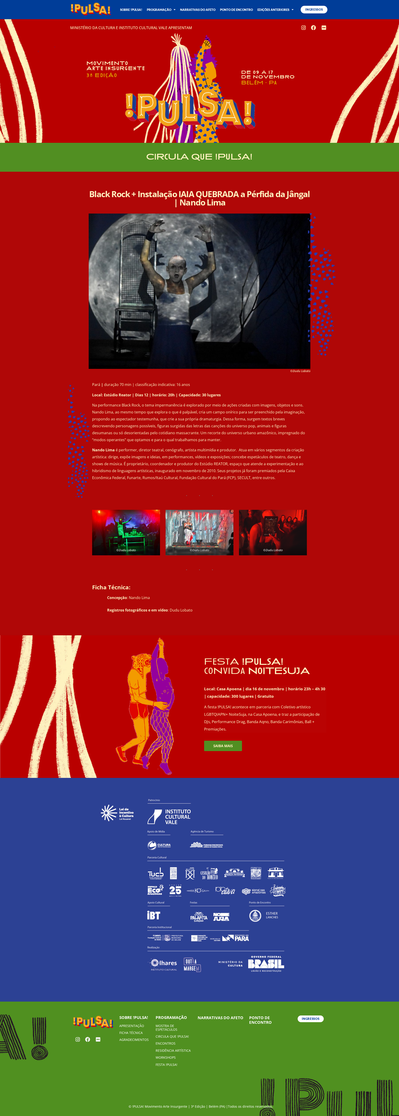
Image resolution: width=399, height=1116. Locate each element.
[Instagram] (303, 28)
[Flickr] (324, 28)
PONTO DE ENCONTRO (236, 10)
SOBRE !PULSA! (131, 10)
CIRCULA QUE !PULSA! (172, 1036)
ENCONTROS (165, 1043)
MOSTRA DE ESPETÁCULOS (166, 1028)
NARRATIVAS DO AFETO (197, 10)
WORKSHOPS (166, 1057)
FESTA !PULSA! (166, 1064)
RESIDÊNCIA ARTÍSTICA (173, 1050)
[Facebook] (313, 28)
